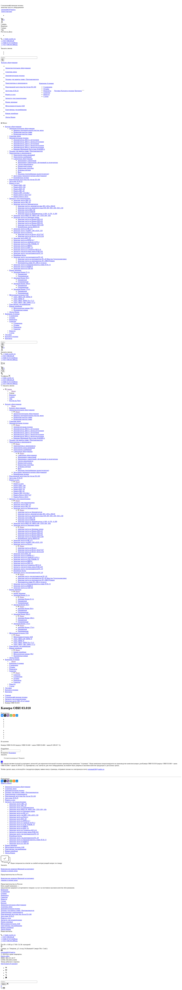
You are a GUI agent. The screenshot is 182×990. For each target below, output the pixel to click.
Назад (13, 391)
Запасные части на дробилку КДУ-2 (26, 242)
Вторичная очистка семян (22, 134)
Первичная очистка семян (22, 132)
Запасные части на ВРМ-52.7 (23, 240)
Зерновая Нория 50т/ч (21, 278)
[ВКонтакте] (2, 715)
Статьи (45, 96)
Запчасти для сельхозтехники (15, 98)
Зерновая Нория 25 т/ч (21, 272)
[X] (5, 715)
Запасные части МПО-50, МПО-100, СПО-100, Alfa (32, 215)
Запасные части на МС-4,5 (23, 229)
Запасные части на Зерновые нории (26, 217)
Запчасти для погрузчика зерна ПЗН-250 (28, 251)
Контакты (78, 91)
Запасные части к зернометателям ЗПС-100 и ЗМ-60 (36, 206)
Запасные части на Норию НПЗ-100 (30, 225)
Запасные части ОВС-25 (22, 200)
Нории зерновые (11, 102)
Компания (4, 890)
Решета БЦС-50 (19, 189)
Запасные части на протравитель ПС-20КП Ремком (36, 261)
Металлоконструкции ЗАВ (15, 106)
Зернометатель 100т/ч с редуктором (26, 140)
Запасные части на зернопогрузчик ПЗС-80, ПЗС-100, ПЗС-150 (40, 208)
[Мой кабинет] (2, 22)
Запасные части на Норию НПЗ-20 (30, 221)
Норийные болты (19, 255)
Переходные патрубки (26, 168)
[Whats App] (6, 978)
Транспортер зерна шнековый (24, 155)
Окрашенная (22, 274)
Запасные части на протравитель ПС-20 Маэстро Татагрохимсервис (42, 259)
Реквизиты (47, 91)
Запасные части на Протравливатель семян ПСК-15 (32, 265)
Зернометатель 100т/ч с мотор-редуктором (28, 142)
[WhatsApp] (11, 715)
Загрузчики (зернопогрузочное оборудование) (30, 176)
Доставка (57, 91)
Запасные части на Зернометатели (25, 204)
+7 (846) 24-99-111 (9, 39)
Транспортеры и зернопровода (16, 83)
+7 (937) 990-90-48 (7, 41)
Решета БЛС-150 (19, 187)
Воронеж (12, 395)
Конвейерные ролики (21, 178)
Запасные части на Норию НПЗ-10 (30, 219)
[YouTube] (6, 970)
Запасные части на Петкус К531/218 (31, 236)
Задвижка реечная (24, 170)
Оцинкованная (23, 276)
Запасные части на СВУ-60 (23, 268)
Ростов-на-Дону (15, 401)
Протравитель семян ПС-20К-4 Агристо (32, 263)
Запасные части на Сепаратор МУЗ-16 (27, 249)
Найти (3, 984)
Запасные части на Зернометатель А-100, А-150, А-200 (37, 213)
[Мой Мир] (17, 715)
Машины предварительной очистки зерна (28, 130)
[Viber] (8, 715)
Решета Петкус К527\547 (22, 195)
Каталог (4, 903)
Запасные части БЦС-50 (22, 238)
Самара (12, 397)
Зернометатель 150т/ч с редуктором (26, 143)
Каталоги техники (67, 91)
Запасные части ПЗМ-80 (26, 212)
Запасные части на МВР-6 (22, 246)
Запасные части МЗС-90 (26, 210)
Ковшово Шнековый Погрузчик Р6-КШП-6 (29, 149)
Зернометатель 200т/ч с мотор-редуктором (28, 147)
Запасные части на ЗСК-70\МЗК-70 (26, 244)
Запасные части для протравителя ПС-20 (28, 257)
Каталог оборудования (9, 62)
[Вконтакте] (6, 968)
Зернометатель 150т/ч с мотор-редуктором (28, 145)
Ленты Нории (10, 117)
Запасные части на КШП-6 (23, 266)
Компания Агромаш (46, 83)
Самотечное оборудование (23, 159)
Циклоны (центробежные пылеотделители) (33, 174)
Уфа (10, 399)
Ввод (19, 172)
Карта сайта (5, 956)
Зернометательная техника (15, 76)
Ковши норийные (11, 113)
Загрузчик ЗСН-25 (12, 91)
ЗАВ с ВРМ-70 (18, 299)
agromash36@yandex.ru (96, 769)
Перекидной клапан (25, 166)
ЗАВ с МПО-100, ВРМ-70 (22, 297)
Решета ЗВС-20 (18, 191)
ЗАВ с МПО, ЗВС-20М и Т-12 (24, 302)
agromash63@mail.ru (8, 10)
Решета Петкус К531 (20, 196)
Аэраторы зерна (11, 72)
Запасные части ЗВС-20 (22, 202)
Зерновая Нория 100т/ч (21, 283)
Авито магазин (6, 11)
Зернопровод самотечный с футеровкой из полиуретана (38, 162)
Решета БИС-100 (19, 185)
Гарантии (46, 93)
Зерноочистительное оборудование (18, 68)
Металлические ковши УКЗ (23, 308)
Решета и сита (10, 94)
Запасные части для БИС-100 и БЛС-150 (28, 231)
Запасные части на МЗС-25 (23, 248)
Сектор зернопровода (25, 164)
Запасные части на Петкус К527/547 (31, 234)
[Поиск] (3, 370)
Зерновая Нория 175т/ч (21, 289)
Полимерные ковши (20, 310)
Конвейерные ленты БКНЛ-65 (28, 227)
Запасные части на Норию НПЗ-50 (30, 223)
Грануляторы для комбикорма (16, 110)
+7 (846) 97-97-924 (9, 43)
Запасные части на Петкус (22, 232)
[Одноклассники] (14, 715)
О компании (47, 87)
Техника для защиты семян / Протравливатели (22, 79)
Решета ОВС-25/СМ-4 (21, 193)
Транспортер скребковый (22, 157)
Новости (46, 94)
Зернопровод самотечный (27, 161)
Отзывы (46, 89)
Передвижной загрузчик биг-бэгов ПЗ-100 (20, 87)
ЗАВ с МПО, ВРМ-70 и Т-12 (23, 300)
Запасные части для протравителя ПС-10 (28, 253)
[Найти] (2, 60)
